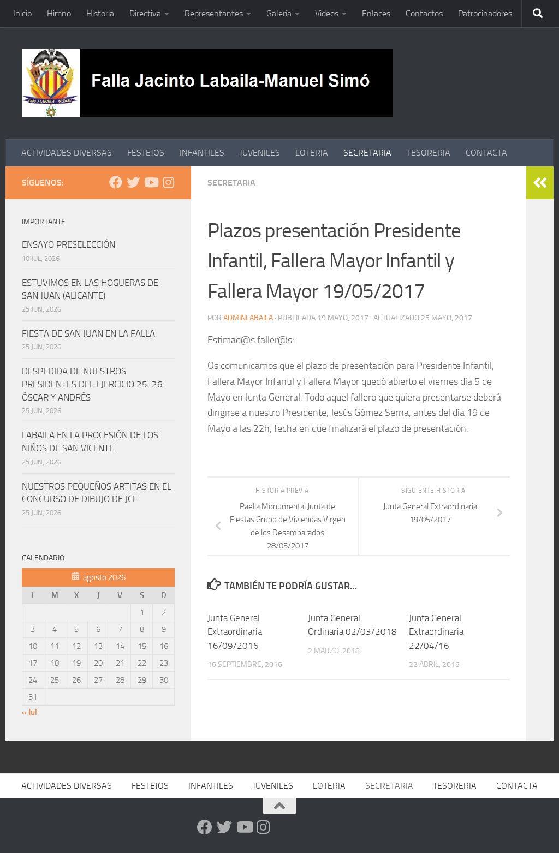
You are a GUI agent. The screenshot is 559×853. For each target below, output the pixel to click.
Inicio (22, 13)
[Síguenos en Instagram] (168, 182)
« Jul (29, 712)
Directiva (145, 13)
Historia (100, 13)
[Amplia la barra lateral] (540, 182)
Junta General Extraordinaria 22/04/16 (436, 631)
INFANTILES (202, 152)
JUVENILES (260, 152)
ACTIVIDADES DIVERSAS (66, 152)
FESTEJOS (145, 152)
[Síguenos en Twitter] (133, 182)
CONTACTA (486, 152)
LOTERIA (311, 152)
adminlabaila (248, 318)
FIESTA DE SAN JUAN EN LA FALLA (88, 333)
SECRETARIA (367, 152)
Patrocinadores (485, 13)
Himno (59, 13)
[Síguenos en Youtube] (150, 182)
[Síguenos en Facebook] (115, 182)
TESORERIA (428, 152)
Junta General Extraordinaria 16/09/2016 (234, 631)
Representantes (214, 13)
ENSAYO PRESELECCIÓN (68, 244)
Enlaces (376, 13)
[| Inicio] (207, 83)
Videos (326, 13)
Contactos (424, 13)
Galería (279, 13)
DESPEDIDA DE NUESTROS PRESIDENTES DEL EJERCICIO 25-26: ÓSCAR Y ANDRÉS (93, 384)
